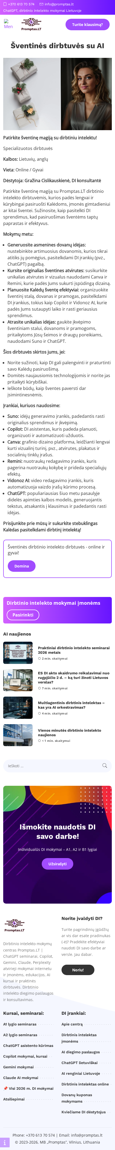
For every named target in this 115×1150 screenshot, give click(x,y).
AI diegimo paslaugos (81, 1052)
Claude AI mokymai (20, 1078)
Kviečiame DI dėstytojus (84, 1112)
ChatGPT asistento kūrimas (28, 1045)
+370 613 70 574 (21, 4)
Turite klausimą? (87, 24)
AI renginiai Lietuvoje (81, 1073)
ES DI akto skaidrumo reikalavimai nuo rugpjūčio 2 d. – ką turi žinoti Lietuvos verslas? (73, 677)
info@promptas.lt (59, 4)
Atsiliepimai (14, 1099)
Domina (21, 566)
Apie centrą (72, 1024)
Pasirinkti (23, 615)
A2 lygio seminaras (20, 1035)
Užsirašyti (57, 863)
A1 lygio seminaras (19, 1024)
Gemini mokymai (18, 1067)
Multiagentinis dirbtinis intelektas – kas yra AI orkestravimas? (71, 705)
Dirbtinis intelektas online (85, 1084)
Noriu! (78, 969)
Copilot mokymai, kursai (25, 1056)
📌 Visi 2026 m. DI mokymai (28, 1088)
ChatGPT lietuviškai (80, 1063)
